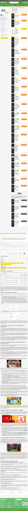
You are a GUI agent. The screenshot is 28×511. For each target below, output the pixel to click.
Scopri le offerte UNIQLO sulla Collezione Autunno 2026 (14, 0)
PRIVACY (18, 509)
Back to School (25, 5)
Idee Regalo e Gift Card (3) (4, 29)
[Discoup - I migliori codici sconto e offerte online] (3, 2)
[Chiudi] (27, 0)
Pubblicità (2, 503)
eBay (10, 264)
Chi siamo (2, 502)
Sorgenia (5, 264)
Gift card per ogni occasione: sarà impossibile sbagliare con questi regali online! (14, 493)
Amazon (8, 264)
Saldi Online (22, 5)
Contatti (8, 503)
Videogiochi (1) (3, 31)
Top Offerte (9, 5)
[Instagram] (26, 499)
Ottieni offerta (23, 94)
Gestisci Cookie (23, 509)
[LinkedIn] (24, 499)
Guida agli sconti (3, 506)
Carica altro (19, 193)
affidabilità (2, 240)
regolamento (2, 36)
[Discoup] (4, 499)
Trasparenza (9, 506)
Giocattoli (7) (3, 28)
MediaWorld (2, 264)
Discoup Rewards (2, 5)
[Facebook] (22, 499)
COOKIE (20, 509)
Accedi (25, 2)
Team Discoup (9, 507)
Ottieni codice (24, 14)
